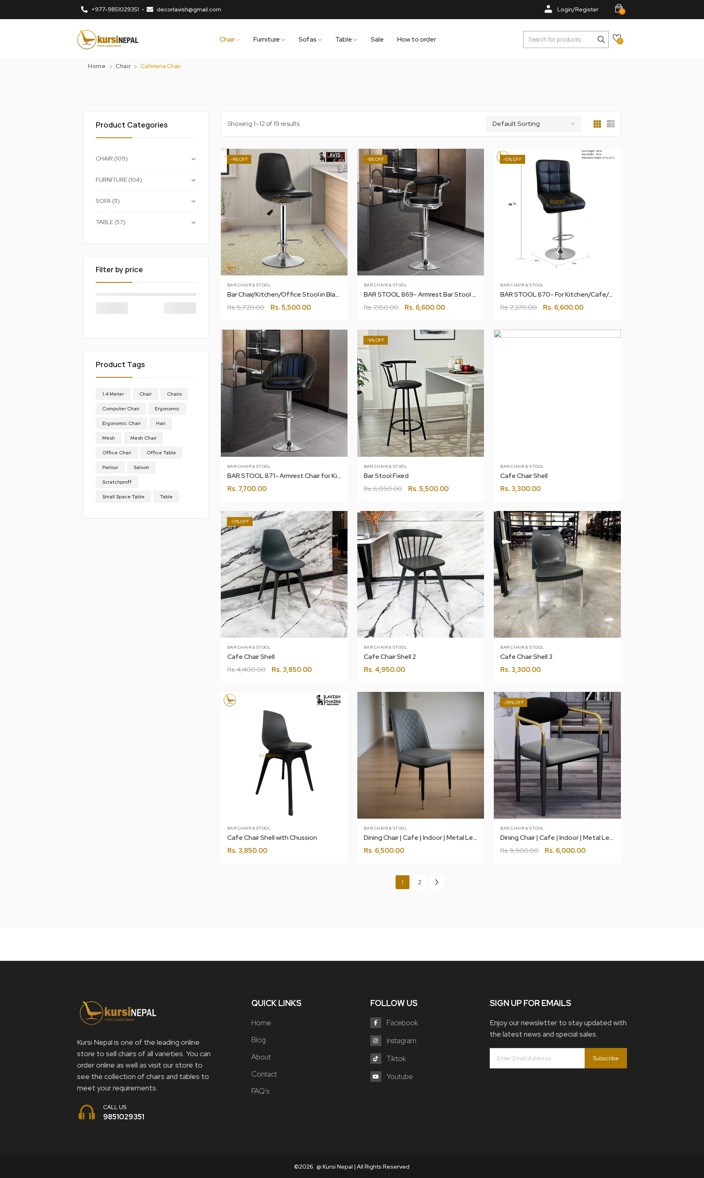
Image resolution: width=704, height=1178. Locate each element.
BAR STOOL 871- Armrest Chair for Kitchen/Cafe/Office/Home (321, 475)
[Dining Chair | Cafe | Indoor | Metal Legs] (420, 755)
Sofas (308, 39)
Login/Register (577, 9)
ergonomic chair (121, 423)
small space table (123, 496)
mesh (108, 438)
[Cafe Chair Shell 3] (557, 574)
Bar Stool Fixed (386, 475)
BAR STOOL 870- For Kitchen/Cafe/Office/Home (574, 294)
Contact (264, 1074)
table (166, 496)
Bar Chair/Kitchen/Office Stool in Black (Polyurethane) (307, 294)
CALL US (115, 1107)
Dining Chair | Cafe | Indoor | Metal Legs (422, 837)
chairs (174, 394)
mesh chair (143, 438)
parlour (110, 467)
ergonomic (167, 408)
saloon (141, 467)
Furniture (267, 39)
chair (145, 394)
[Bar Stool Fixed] (420, 393)
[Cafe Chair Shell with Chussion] (284, 755)
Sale (377, 39)
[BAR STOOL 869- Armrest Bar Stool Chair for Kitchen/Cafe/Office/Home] (420, 212)
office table (161, 452)
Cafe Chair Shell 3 (526, 656)
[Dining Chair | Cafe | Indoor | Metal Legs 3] (557, 755)
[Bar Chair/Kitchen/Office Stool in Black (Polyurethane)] (284, 212)
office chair (116, 452)
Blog (258, 1039)
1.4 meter (113, 394)
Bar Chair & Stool (249, 285)
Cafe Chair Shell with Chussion (272, 837)
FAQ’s (260, 1091)
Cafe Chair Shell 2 (390, 656)
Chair (228, 39)
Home (97, 66)
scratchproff (117, 482)
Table (344, 39)
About (261, 1056)
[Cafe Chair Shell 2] (420, 574)
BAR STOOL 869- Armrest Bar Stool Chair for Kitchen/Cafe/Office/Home (473, 294)
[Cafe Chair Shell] (557, 393)
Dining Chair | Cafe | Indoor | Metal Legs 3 (561, 837)
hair (160, 423)
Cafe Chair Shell (524, 475)
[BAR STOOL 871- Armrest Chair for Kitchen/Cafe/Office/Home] (284, 393)
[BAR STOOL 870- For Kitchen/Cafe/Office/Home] (557, 212)
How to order (416, 39)
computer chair (120, 408)
